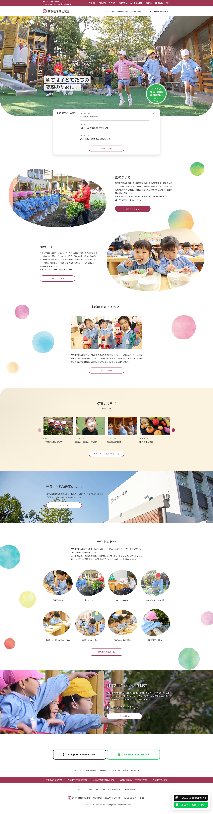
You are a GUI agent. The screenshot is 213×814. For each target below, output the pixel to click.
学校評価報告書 (129, 789)
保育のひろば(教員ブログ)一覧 (106, 453)
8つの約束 (64, 505)
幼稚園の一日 (104, 770)
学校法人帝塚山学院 (54, 780)
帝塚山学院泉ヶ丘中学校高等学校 (133, 780)
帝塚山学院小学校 (160, 780)
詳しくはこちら (132, 209)
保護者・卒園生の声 (131, 770)
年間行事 (116, 770)
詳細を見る (124, 716)
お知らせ (92, 3)
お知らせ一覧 (106, 148)
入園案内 (102, 3)
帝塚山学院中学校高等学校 (103, 780)
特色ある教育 (91, 770)
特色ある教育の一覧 (106, 652)
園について (78, 770)
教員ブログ (122, 3)
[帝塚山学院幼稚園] (56, 11)
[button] (173, 430)
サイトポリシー (114, 789)
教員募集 (149, 3)
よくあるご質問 (136, 3)
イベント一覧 (106, 370)
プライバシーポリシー (96, 789)
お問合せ (81, 789)
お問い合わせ (163, 3)
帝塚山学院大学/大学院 (77, 780)
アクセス (112, 3)
